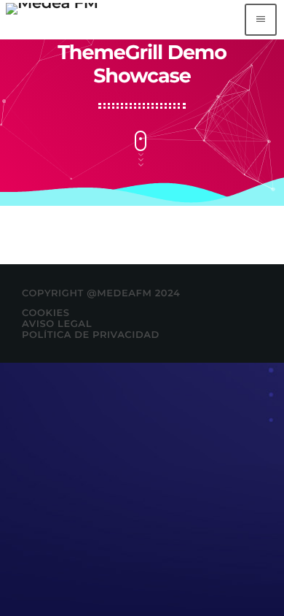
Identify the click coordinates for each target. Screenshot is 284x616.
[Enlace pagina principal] (52, 19)
